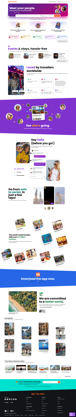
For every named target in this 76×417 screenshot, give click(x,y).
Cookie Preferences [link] (42, 415)
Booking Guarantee (45, 403)
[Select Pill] (65, 2)
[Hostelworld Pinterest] (13, 399)
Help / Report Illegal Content (30, 410)
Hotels (27, 401)
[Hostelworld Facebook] (5, 399)
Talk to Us (27, 408)
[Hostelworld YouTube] (11, 399)
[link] (20, 225)
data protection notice (27, 384)
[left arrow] (65, 51)
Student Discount (44, 410)
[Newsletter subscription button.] (59, 382)
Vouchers (26, 415)
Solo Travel (43, 408)
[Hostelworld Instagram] (9, 399)
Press (58, 401)
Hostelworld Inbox (60, 412)
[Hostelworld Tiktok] (16, 399)
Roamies (43, 412)
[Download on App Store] (15, 93)
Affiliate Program (59, 410)
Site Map (36, 415)
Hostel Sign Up (59, 408)
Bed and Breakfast (29, 403)
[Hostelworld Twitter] (7, 399)
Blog (42, 401)
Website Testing (31, 415)
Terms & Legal (17, 415)
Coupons (21, 415)
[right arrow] (67, 51)
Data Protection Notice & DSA (9, 415)
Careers (58, 403)
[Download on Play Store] (21, 93)
